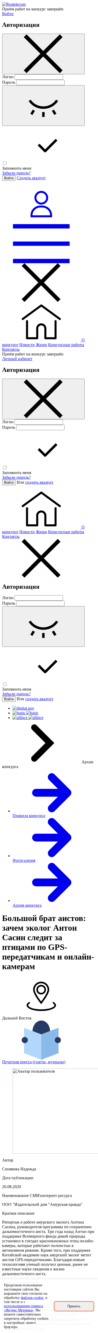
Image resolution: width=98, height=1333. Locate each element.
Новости (27, 344)
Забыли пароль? (16, 173)
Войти (8, 13)
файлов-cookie (32, 1298)
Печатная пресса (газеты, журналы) (33, 1062)
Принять (73, 1306)
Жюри (41, 344)
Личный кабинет (17, 359)
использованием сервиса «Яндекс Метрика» (23, 1308)
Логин (8, 77)
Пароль (8, 82)
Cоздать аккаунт (31, 178)
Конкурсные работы (66, 344)
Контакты (11, 349)
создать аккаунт (39, 482)
